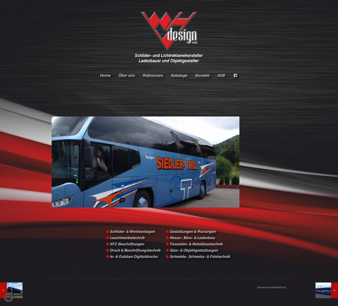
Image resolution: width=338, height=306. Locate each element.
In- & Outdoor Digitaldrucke (134, 256)
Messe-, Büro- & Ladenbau (192, 238)
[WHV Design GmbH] (169, 37)
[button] (8, 297)
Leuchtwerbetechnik (127, 238)
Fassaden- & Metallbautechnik (196, 244)
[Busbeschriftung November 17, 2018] (327, 290)
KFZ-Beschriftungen (127, 244)
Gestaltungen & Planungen (193, 231)
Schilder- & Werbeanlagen (132, 231)
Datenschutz (278, 287)
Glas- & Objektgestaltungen (194, 250)
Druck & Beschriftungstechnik (135, 250)
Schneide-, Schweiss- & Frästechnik (200, 256)
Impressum (264, 287)
